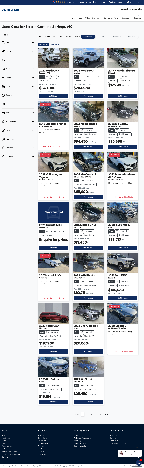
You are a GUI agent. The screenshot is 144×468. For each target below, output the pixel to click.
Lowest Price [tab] (131, 36)
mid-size (5, 449)
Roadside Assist (80, 443)
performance (7, 446)
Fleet (40, 449)
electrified (6, 438)
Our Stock (96, 18)
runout (5, 443)
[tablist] (110, 37)
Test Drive (42, 454)
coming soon (7, 457)
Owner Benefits (80, 446)
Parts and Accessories (82, 438)
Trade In (41, 452)
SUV (3, 435)
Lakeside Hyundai (131, 9)
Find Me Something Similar (54, 147)
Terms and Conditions (118, 443)
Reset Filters (43, 45)
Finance (137, 18)
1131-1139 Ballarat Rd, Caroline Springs (110, 2)
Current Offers (43, 443)
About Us (113, 435)
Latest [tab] (102, 36)
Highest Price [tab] (117, 36)
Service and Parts (111, 18)
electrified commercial (11, 454)
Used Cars (42, 441)
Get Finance (54, 96)
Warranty (77, 441)
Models (80, 18)
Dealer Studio (137, 466)
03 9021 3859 (135, 2)
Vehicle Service (80, 435)
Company (126, 18)
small (4, 441)
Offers (87, 18)
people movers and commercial (14, 452)
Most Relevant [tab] (88, 36)
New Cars (41, 435)
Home (73, 18)
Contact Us (114, 441)
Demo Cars (42, 438)
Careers (113, 438)
